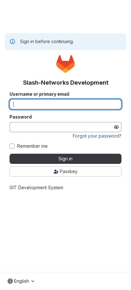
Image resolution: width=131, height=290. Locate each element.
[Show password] (116, 127)
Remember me (32, 146)
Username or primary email (39, 94)
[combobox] (21, 281)
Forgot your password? (97, 136)
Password (21, 116)
